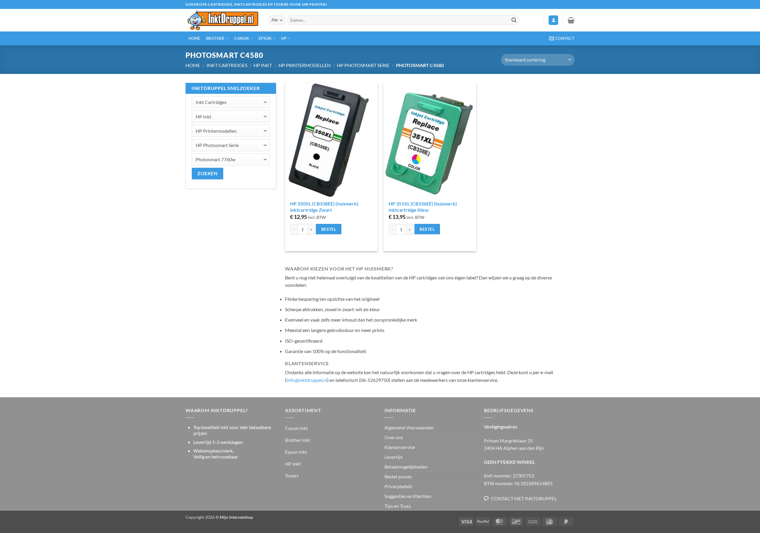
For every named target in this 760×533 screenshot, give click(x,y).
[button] (553, 20)
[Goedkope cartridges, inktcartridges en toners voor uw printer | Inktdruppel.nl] (222, 20)
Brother (215, 38)
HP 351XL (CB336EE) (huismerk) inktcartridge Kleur (423, 207)
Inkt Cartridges (227, 65)
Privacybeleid (398, 486)
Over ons (393, 437)
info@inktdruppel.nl (306, 380)
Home (194, 38)
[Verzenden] (514, 20)
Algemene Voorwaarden (409, 427)
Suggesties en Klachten (407, 496)
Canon (241, 38)
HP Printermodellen (304, 65)
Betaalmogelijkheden (406, 466)
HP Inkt (263, 65)
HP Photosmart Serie (363, 65)
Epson (265, 38)
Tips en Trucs (397, 506)
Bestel (328, 229)
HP (284, 38)
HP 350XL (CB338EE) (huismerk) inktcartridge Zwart (324, 207)
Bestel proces (398, 476)
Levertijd (393, 457)
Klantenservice (399, 447)
